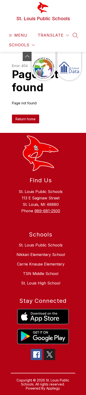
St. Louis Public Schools (41, 245)
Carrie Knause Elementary (40, 264)
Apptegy (53, 388)
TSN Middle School (40, 273)
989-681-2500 (47, 210)
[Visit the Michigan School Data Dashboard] (69, 66)
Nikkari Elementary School (40, 254)
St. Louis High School (40, 283)
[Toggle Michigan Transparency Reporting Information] (27, 56)
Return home (26, 119)
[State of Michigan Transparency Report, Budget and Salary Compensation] (43, 66)
